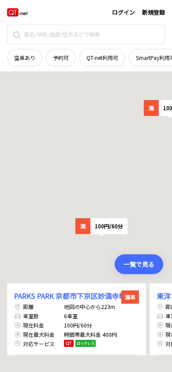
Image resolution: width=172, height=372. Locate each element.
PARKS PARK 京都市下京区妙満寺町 (70, 295)
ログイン (123, 12)
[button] (101, 226)
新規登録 (153, 12)
